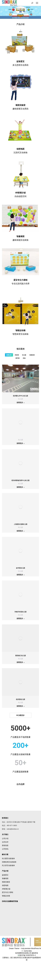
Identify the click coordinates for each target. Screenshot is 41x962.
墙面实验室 (20, 105)
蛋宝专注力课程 (7, 892)
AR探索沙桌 (20, 192)
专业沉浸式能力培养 (20, 283)
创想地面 (20, 149)
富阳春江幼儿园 (20, 655)
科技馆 (17, 355)
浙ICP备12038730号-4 (27, 955)
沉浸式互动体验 (20, 152)
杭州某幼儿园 (20, 699)
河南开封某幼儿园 (20, 612)
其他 (24, 358)
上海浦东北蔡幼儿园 (20, 524)
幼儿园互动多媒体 (8, 858)
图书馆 (18, 358)
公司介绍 (5, 838)
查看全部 (9, 355)
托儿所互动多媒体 (8, 865)
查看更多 (20, 402)
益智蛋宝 (20, 61)
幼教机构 (32, 355)
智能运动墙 (6, 896)
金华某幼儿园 (20, 568)
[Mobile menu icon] (37, 3)
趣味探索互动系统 (20, 109)
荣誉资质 (5, 845)
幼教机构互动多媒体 (9, 862)
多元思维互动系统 (20, 65)
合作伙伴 (5, 842)
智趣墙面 (5, 878)
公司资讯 (5, 849)
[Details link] (20, 378)
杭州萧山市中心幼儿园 (20, 396)
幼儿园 (24, 355)
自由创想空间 (20, 196)
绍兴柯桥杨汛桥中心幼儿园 (20, 480)
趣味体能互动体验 (20, 240)
